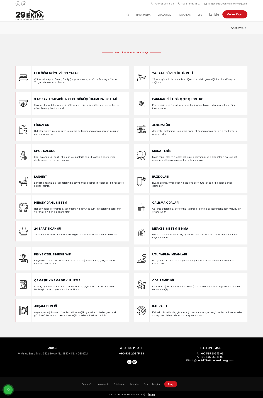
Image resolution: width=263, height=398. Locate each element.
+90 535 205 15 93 (131, 353)
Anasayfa (237, 28)
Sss (200, 14)
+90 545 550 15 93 (211, 357)
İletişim (214, 14)
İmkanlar (185, 14)
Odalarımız (165, 14)
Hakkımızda (143, 14)
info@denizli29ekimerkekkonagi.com (211, 360)
